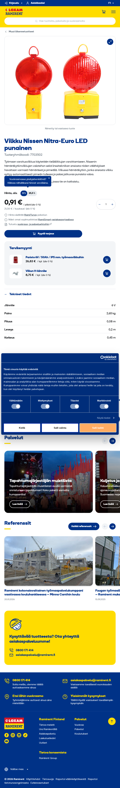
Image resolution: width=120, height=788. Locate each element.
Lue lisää (48, 482)
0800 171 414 (24, 650)
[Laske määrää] (99, 204)
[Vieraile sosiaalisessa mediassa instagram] (13, 735)
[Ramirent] (14, 12)
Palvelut (81, 719)
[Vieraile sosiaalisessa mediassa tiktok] (25, 735)
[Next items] (112, 441)
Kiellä (22, 427)
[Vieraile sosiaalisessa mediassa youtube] (6, 741)
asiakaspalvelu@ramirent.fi (35, 655)
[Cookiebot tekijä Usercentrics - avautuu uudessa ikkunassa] (102, 358)
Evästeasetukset (39, 783)
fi (109, 3)
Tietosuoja (48, 779)
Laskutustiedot (47, 738)
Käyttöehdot (33, 779)
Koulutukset (81, 734)
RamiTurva (30, 215)
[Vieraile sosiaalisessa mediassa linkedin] (19, 735)
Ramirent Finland (52, 719)
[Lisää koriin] (107, 259)
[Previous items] (105, 441)
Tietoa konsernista (52, 752)
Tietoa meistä (46, 725)
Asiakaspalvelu (47, 734)
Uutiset (43, 743)
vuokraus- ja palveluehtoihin (33, 224)
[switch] (45, 406)
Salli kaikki (98, 427)
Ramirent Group (48, 758)
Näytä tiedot (103, 418)
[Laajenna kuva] (110, 42)
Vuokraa (79, 725)
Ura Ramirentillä (48, 729)
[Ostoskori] (104, 12)
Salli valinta (60, 427)
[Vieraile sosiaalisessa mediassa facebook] (6, 735)
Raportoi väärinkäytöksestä (71, 779)
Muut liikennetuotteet (21, 31)
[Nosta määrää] (112, 204)
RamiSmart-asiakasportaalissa (56, 220)
